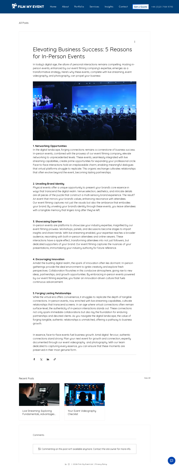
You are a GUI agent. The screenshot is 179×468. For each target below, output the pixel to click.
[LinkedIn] (66, 464)
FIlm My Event (31, 6)
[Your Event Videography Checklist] (84, 394)
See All (147, 378)
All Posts (24, 22)
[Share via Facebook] (34, 359)
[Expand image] (84, 110)
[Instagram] (69, 464)
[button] (79, 7)
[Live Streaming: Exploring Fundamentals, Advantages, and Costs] (39, 394)
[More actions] (134, 41)
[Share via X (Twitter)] (41, 359)
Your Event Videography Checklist (82, 412)
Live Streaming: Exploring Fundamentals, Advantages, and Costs (38, 412)
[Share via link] (54, 359)
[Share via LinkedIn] (48, 359)
